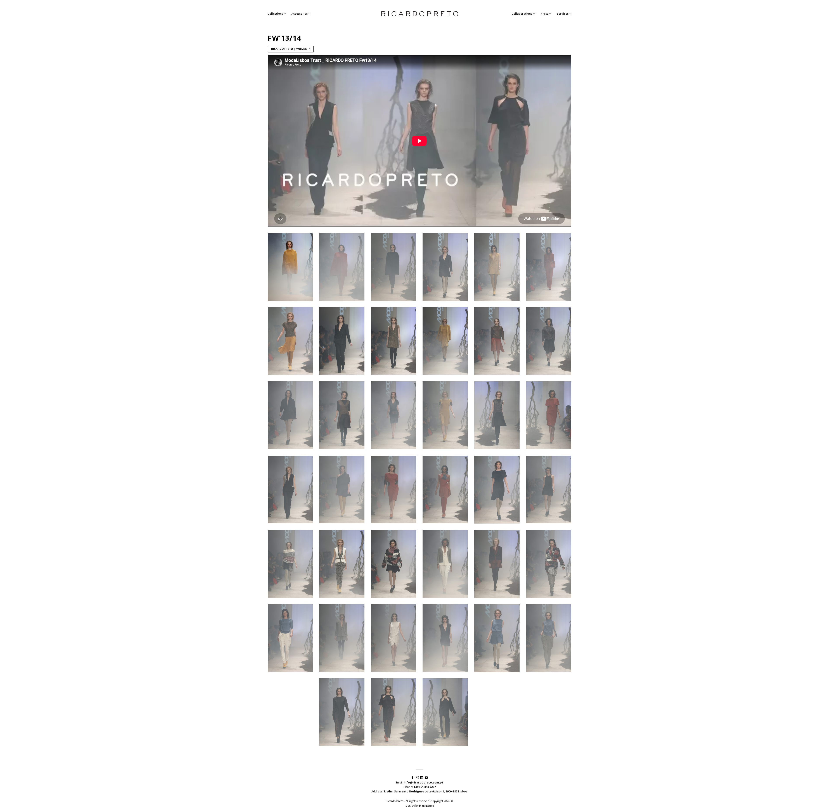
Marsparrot (426, 805)
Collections (275, 14)
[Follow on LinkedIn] (421, 778)
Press (544, 14)
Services (563, 14)
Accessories (299, 14)
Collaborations (522, 14)
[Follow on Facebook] (412, 778)
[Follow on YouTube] (426, 778)
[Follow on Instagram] (417, 778)
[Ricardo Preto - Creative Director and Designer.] (419, 13)
